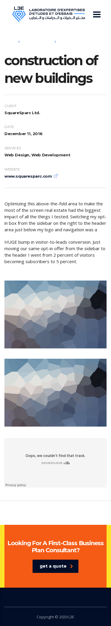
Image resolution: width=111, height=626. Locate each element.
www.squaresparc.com (28, 176)
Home (9, 41)
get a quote (53, 566)
